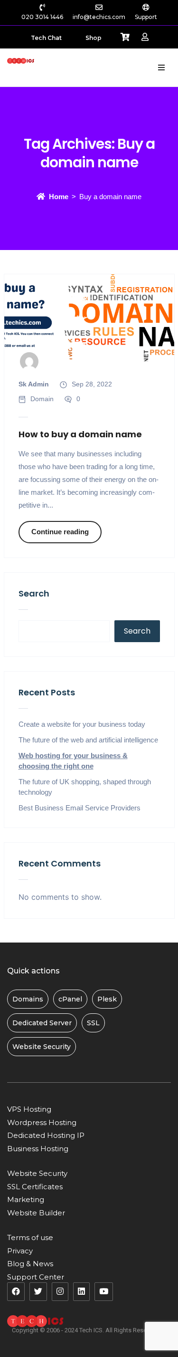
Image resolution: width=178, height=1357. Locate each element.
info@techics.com (99, 16)
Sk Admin (34, 384)
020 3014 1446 (42, 16)
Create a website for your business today (82, 724)
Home (58, 196)
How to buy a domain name (80, 434)
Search (34, 593)
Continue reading (60, 532)
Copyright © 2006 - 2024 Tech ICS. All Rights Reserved (85, 1330)
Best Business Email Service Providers (80, 808)
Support (146, 16)
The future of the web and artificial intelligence (88, 740)
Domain (42, 399)
